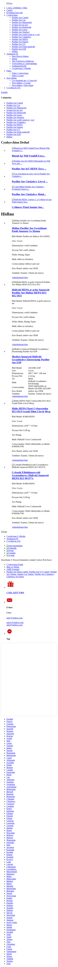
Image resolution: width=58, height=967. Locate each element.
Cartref (9, 10)
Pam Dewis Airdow (20, 56)
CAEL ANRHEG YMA (16, 8)
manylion (24, 277)
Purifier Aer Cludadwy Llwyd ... (30, 181)
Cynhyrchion (12, 15)
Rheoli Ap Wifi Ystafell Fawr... (28, 155)
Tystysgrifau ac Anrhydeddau (24, 63)
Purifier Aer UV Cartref (39, 572)
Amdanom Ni (12, 54)
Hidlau (15, 51)
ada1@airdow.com (14, 618)
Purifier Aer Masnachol (22, 22)
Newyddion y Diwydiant (22, 85)
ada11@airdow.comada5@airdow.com (14, 623)
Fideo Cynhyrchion (20, 73)
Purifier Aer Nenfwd (20, 32)
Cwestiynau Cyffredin (21, 68)
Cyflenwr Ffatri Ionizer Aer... (28, 207)
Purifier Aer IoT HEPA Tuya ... (29, 168)
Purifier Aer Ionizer (20, 42)
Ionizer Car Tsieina (25, 574)
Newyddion (11, 78)
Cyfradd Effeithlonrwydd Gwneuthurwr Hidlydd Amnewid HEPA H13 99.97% (30, 475)
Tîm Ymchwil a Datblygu (23, 61)
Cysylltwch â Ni (13, 88)
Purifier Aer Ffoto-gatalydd (23, 46)
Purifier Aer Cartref (20, 17)
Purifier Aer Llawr (20, 30)
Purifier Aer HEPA (20, 39)
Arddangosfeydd (19, 66)
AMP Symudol (12, 569)
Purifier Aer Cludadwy (21, 37)
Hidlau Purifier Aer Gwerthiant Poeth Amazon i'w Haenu (29, 230)
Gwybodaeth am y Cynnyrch (24, 80)
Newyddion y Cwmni (21, 83)
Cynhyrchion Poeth (14, 564)
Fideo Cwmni (18, 76)
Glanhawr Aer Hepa (15, 576)
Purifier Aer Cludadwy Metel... (29, 194)
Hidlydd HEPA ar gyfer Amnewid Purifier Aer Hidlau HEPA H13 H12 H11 (30, 292)
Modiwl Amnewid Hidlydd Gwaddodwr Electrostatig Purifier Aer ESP (31, 359)
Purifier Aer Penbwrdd (21, 27)
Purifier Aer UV (19, 44)
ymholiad (16, 277)
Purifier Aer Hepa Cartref (17, 572)
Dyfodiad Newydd (14, 13)
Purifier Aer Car (18, 20)
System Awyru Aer (20, 25)
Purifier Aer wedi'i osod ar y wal (26, 34)
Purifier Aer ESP (19, 49)
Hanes (14, 59)
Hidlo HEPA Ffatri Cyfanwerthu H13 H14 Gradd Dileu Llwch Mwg (31, 410)
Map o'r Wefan (12, 567)
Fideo (8, 71)
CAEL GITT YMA (15, 592)
